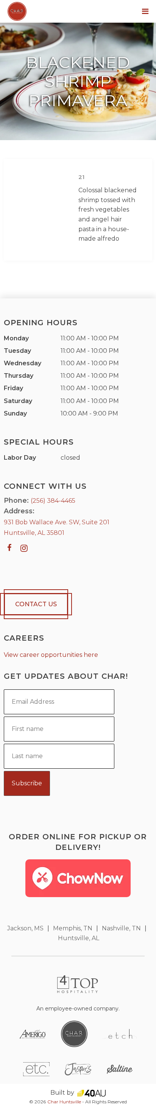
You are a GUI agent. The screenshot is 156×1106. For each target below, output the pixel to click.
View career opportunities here (51, 654)
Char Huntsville (64, 1101)
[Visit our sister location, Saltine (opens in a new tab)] (119, 1068)
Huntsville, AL (78, 938)
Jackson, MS (25, 928)
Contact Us (36, 604)
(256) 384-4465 (53, 500)
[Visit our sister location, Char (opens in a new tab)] (74, 1033)
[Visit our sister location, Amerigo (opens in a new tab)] (32, 1033)
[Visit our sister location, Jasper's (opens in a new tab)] (78, 1068)
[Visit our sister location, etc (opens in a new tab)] (36, 1068)
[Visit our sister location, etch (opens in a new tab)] (120, 1033)
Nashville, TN (121, 928)
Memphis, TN (72, 928)
